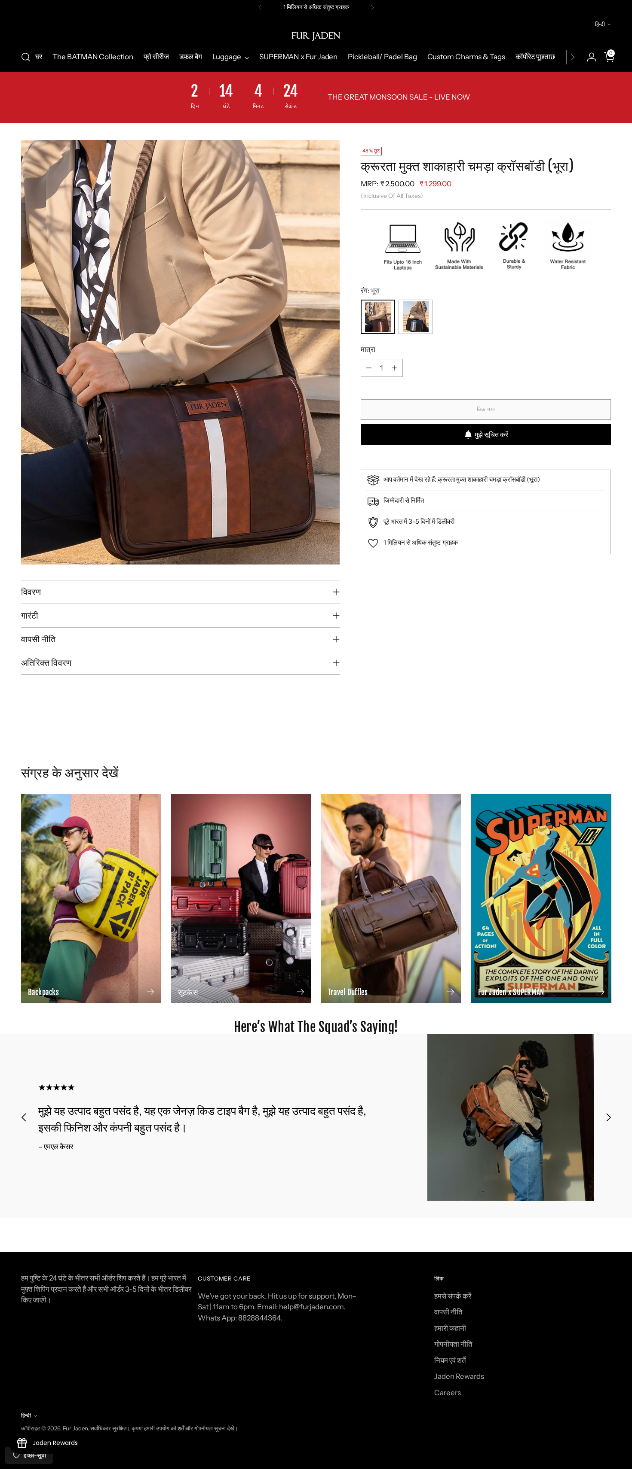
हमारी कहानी (450, 1328)
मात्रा (368, 349)
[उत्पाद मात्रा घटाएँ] (369, 367)
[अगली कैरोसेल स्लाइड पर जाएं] (604, 749)
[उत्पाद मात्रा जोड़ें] (394, 367)
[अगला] (372, 7)
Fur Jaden (75, 1428)
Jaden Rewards (459, 1376)
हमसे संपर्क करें (452, 1296)
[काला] (416, 317)
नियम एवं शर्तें (450, 1360)
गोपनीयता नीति (453, 1344)
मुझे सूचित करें (491, 434)
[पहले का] (260, 7)
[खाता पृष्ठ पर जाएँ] (588, 57)
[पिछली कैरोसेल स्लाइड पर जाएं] (584, 749)
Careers (447, 1392)
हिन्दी (600, 24)
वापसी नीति (448, 1312)
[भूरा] (378, 317)
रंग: (370, 290)
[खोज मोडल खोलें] (25, 57)
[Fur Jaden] (316, 36)
